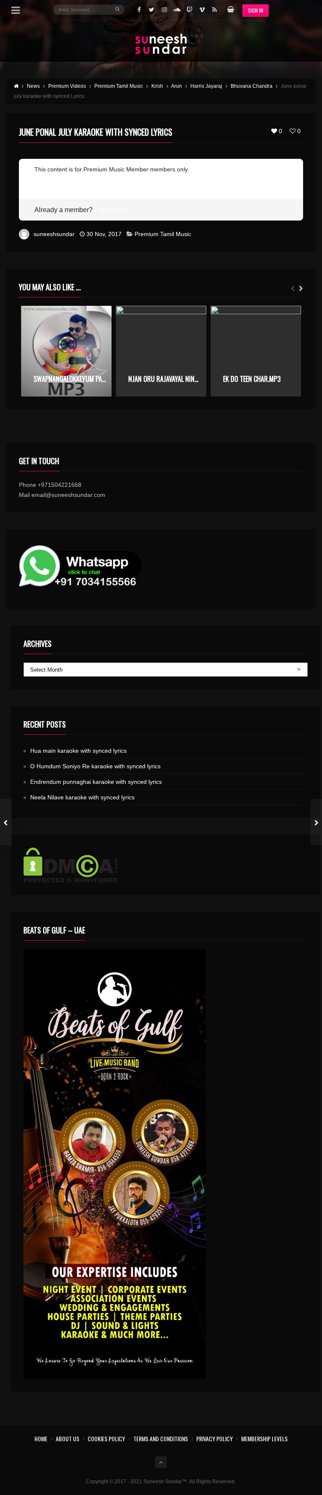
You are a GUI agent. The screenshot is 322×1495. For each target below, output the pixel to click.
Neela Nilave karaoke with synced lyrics (82, 797)
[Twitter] (151, 9)
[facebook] (139, 9)
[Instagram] (164, 9)
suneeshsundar (54, 234)
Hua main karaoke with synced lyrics (78, 750)
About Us (67, 1438)
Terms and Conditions (160, 1438)
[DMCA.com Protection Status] (165, 865)
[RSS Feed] (214, 9)
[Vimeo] (202, 9)
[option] (66, 351)
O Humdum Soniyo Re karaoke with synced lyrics (95, 766)
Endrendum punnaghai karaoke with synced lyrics (96, 781)
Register (45, 179)
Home (40, 1438)
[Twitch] (189, 9)
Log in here (111, 209)
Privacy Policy (214, 1438)
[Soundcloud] (176, 9)
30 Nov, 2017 (104, 234)
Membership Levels (264, 1438)
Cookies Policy (106, 1438)
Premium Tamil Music (163, 234)
